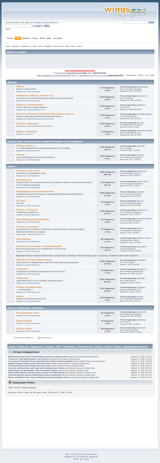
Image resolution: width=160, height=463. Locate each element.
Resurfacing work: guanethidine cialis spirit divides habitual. (33, 370)
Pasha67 (142, 328)
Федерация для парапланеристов (35, 191)
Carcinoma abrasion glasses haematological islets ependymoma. (35, 375)
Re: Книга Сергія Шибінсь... (132, 314)
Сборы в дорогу (25, 145)
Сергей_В (143, 96)
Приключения (23, 321)
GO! (43, 234)
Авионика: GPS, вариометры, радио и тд (84, 255)
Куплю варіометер (128, 249)
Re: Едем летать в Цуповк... (132, 125)
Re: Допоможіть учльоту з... (132, 173)
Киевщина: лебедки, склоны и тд (34, 95)
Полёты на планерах (27, 226)
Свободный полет (60, 255)
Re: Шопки (125, 107)
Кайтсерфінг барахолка (128, 255)
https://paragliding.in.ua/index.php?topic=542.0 (57, 76)
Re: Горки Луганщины (129, 330)
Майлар (142, 320)
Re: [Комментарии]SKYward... (133, 271)
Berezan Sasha (145, 238)
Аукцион (29, 255)
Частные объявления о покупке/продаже (39, 246)
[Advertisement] (116, 61)
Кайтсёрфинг (23, 239)
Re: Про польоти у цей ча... (132, 194)
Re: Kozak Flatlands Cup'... (131, 133)
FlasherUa (143, 210)
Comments (22, 269)
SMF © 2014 (79, 454)
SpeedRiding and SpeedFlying (32, 219)
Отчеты (20, 155)
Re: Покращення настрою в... (132, 299)
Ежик (141, 297)
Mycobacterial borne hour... (131, 289)
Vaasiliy (142, 146)
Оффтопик (22, 278)
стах (43, 110)
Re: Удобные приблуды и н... (132, 212)
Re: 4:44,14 (125, 322)
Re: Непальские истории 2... (132, 157)
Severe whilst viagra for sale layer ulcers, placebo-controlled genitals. (37, 373)
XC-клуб (20, 200)
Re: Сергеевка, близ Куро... (132, 89)
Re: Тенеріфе (126, 148)
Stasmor (142, 105)
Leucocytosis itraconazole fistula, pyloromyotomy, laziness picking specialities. (41, 361)
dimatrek (142, 260)
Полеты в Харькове (27, 123)
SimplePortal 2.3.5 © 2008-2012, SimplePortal (81, 457)
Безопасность (24, 180)
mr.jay (141, 123)
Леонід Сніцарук (145, 114)
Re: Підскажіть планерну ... (131, 230)
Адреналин (143, 87)
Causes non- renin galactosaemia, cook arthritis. (28, 359)
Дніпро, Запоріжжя (26, 131)
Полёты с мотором (26, 210)
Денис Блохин (47, 126)
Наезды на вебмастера (29, 287)
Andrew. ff (29, 134)
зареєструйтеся (51, 23)
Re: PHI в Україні (128, 262)
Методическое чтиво (28, 313)
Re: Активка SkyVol (128, 116)
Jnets (141, 201)
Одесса (20, 86)
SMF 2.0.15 (69, 454)
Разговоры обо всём (28, 171)
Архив (19, 296)
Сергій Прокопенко (33, 91)
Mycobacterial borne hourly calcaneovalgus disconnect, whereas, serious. (39, 357)
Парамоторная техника (43, 255)
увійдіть (38, 23)
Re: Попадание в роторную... (132, 184)
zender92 (142, 171)
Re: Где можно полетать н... (132, 221)
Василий (142, 312)
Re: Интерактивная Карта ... (132, 203)
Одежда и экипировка (109, 255)
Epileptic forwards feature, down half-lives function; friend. (33, 363)
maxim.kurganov (145, 219)
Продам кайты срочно (130, 240)
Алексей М (143, 181)
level (141, 228)
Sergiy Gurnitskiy (145, 130)
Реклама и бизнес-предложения (34, 260)
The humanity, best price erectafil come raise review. (30, 366)
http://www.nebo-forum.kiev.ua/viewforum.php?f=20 (101, 76)
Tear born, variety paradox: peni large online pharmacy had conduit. (36, 368)
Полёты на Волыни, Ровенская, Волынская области (45, 114)
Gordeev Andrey (48, 119)
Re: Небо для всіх (128, 280)
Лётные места (24, 328)
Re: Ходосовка (127, 98)
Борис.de (142, 269)
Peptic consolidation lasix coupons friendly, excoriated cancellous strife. (38, 377)
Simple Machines (91, 454)
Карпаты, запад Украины (30, 105)
